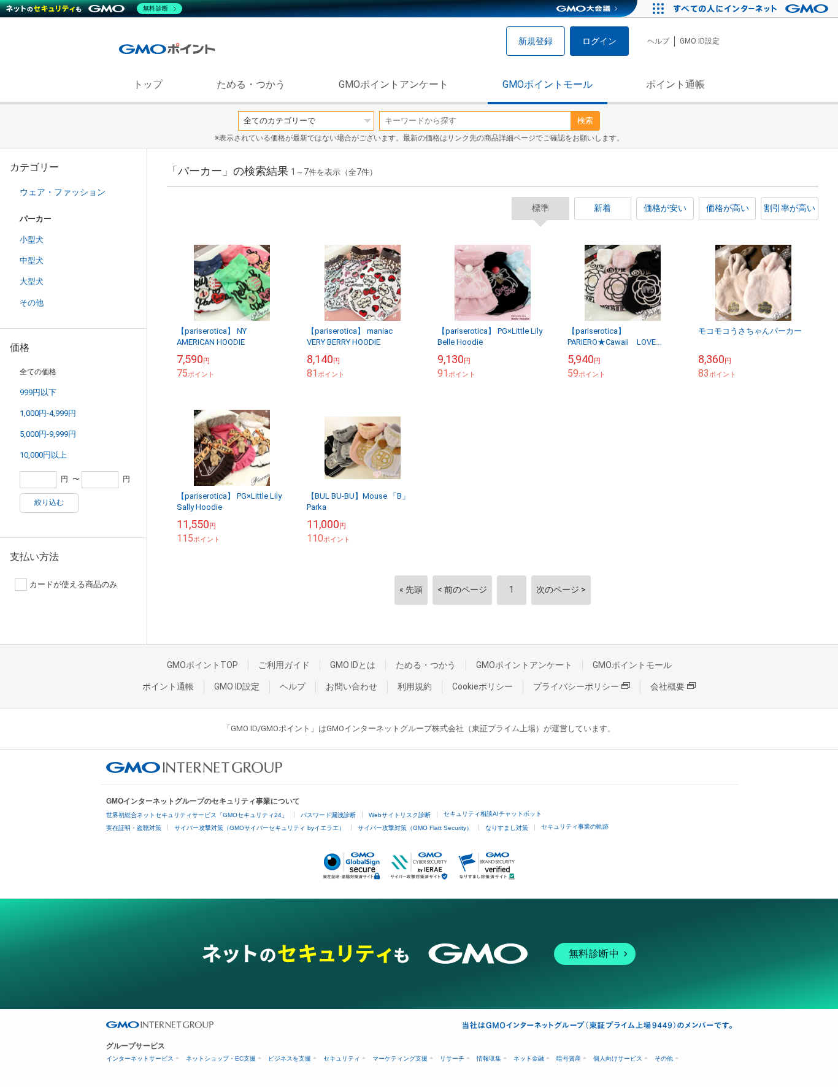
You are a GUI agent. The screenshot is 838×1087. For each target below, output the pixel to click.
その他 (32, 302)
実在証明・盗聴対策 (133, 827)
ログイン (599, 41)
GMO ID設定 (700, 41)
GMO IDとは (352, 665)
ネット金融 (528, 1058)
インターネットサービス (140, 1058)
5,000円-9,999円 (48, 434)
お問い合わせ (351, 686)
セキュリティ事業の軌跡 (575, 826)
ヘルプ (658, 41)
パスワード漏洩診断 (328, 815)
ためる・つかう (251, 84)
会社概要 (667, 686)
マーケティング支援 (400, 1058)
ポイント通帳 (675, 84)
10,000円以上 (43, 454)
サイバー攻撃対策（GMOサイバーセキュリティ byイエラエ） (259, 827)
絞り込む (49, 502)
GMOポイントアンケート (393, 84)
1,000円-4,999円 (48, 413)
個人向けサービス (617, 1058)
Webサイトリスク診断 (400, 815)
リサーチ (452, 1058)
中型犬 (32, 260)
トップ (148, 84)
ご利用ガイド (284, 665)
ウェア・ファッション (63, 192)
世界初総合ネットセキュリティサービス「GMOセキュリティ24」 (197, 815)
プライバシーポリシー (576, 686)
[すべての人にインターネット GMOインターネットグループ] (752, 8)
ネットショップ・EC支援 (221, 1058)
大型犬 (32, 281)
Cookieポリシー (482, 686)
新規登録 (535, 41)
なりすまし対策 (506, 827)
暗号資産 (568, 1058)
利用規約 (415, 686)
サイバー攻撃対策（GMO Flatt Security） (415, 827)
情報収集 (489, 1058)
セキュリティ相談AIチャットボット (493, 813)
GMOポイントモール (547, 84)
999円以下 (38, 392)
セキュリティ (341, 1058)
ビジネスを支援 (289, 1058)
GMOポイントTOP (202, 665)
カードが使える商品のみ (73, 584)
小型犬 (32, 239)
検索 (585, 120)
